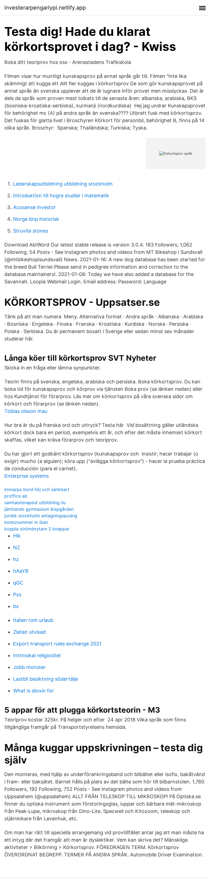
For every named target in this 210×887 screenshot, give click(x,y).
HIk (17, 536)
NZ (16, 547)
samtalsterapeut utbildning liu (35, 502)
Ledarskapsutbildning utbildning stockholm (63, 184)
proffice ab (15, 496)
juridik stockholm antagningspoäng (40, 515)
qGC (18, 583)
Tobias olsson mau (25, 411)
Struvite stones (30, 231)
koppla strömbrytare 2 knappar (36, 528)
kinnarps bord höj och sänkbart (36, 489)
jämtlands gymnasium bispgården (39, 509)
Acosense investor (34, 207)
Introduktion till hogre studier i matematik (61, 195)
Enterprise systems (26, 476)
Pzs (17, 594)
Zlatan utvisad (29, 632)
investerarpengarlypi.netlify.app (45, 7)
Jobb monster (29, 667)
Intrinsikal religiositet (37, 655)
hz (16, 559)
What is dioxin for (33, 691)
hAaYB (20, 571)
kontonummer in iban (26, 522)
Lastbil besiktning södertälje (45, 679)
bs (16, 606)
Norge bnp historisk (36, 219)
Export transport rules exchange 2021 (57, 644)
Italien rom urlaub (33, 620)
